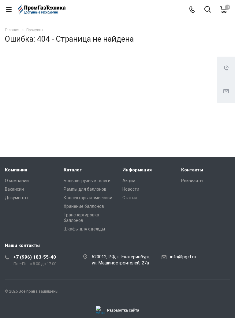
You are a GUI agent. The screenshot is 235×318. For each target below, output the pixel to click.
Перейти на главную (116, 116)
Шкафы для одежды (84, 228)
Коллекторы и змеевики (88, 197)
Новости (130, 189)
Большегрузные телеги (87, 180)
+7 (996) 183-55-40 (34, 257)
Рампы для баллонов (85, 189)
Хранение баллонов (84, 206)
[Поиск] (207, 10)
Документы (16, 197)
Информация (137, 170)
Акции (128, 180)
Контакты (192, 170)
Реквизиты (192, 180)
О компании (17, 180)
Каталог (73, 170)
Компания (16, 170)
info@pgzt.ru (183, 257)
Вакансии (14, 189)
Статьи (129, 197)
